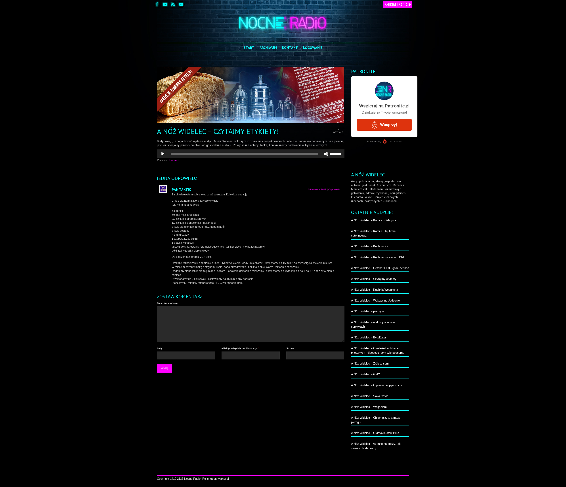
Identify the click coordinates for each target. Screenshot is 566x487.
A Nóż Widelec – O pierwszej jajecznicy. (377, 385)
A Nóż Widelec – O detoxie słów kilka (375, 433)
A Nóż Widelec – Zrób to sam (370, 363)
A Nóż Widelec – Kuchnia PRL (370, 246)
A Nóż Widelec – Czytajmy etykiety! (374, 279)
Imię (160, 348)
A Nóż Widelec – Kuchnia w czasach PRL (378, 257)
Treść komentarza (167, 303)
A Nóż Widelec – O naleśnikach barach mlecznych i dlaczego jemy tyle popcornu (377, 350)
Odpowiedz (334, 189)
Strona (290, 348)
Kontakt (290, 47)
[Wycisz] (326, 154)
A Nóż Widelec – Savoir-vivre (369, 396)
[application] (250, 153)
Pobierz (174, 160)
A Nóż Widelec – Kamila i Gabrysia (373, 220)
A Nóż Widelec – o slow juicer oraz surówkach (373, 324)
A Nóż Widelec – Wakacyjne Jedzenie (375, 300)
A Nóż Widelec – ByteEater (368, 337)
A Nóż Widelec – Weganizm (369, 407)
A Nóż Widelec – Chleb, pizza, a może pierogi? (375, 420)
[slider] (336, 153)
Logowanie (312, 47)
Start (249, 47)
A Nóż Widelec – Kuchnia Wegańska (374, 289)
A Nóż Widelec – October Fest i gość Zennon (380, 268)
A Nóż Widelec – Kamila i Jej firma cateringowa (373, 233)
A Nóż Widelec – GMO (365, 374)
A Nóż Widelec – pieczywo (368, 311)
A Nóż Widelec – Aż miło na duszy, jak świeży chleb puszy (376, 446)
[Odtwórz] (163, 154)
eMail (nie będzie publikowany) (240, 348)
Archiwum (268, 47)
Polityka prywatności (215, 478)
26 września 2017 (317, 189)
